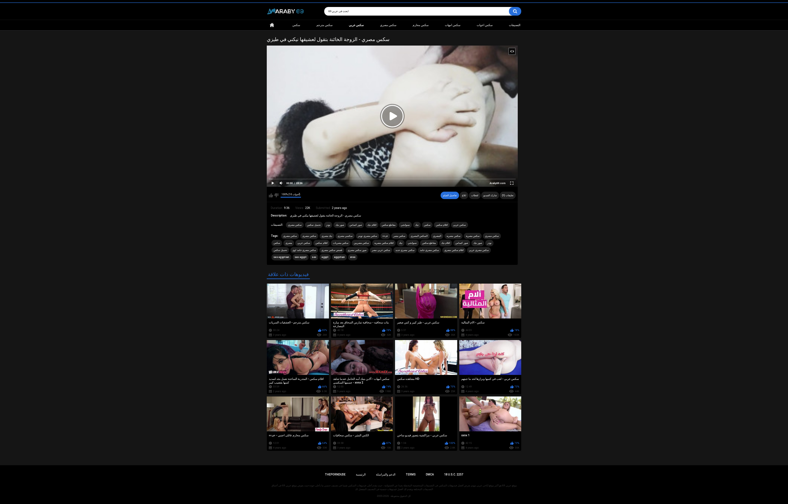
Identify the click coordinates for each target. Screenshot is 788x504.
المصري (437, 236)
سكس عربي (459, 224)
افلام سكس (442, 224)
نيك (417, 224)
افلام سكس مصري (454, 250)
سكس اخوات (485, 25)
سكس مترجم (324, 25)
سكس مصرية (473, 236)
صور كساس (355, 224)
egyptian (339, 257)
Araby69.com (497, 183)
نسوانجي (405, 224)
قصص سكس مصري (331, 250)
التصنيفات (514, 25)
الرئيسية (361, 474)
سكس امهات (452, 25)
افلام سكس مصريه (384, 243)
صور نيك (340, 224)
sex (314, 257)
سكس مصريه (453, 236)
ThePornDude (335, 474)
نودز (328, 224)
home (272, 25)
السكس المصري (419, 236)
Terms (411, 474)
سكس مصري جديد (405, 250)
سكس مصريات (340, 243)
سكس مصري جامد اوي (304, 250)
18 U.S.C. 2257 (453, 474)
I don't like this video (276, 195)
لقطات (474, 195)
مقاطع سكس (388, 224)
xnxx (352, 257)
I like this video (271, 195)
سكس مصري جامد (429, 250)
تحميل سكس (314, 224)
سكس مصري (388, 25)
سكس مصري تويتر (367, 236)
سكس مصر (399, 236)
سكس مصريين (361, 243)
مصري (288, 243)
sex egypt (301, 257)
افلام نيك (371, 224)
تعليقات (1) (507, 195)
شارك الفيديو (490, 195)
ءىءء (385, 236)
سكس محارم (421, 25)
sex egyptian (281, 257)
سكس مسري (492, 236)
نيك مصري (327, 236)
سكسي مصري (345, 236)
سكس (296, 25)
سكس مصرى (309, 236)
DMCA (430, 474)
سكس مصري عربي (479, 250)
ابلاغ (464, 195)
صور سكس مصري (357, 250)
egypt (325, 257)
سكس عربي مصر (381, 250)
